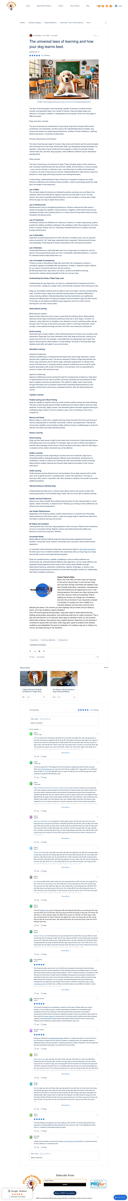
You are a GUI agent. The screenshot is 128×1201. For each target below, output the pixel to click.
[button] (44, 5)
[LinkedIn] (110, 6)
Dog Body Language (35, 22)
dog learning (34, 640)
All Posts (22, 22)
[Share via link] (44, 651)
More (88, 22)
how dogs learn (62, 640)
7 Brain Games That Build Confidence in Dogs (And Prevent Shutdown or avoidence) (32, 690)
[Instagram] (103, 6)
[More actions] (97, 35)
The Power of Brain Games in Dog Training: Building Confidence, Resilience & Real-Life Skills (64, 690)
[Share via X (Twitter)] (35, 651)
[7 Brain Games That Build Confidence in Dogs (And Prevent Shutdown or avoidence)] (33, 678)
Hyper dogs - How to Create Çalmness (71, 22)
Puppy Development (51, 22)
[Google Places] (99, 6)
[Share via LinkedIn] (39, 651)
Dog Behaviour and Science (38, 644)
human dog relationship (48, 640)
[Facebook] (106, 6)
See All (106, 667)
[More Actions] (97, 734)
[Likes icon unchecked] (35, 756)
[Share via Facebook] (30, 651)
